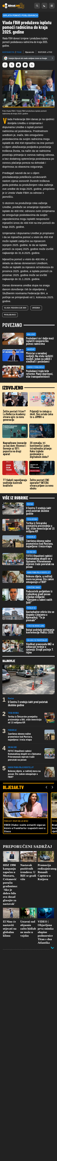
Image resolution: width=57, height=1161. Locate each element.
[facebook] (5, 65)
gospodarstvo (8, 52)
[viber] (25, 65)
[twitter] (11, 65)
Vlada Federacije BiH (15, 308)
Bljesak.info (29, 52)
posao (19, 52)
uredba (36, 308)
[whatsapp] (18, 65)
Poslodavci (10, 315)
